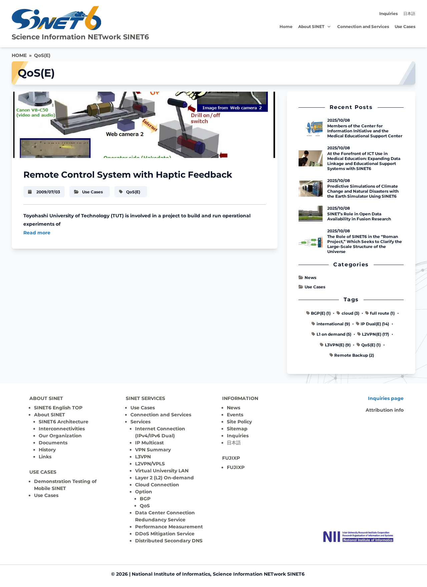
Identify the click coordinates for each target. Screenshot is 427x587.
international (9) (333, 323)
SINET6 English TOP (58, 408)
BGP (145, 499)
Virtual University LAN (161, 471)
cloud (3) (350, 313)
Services (140, 422)
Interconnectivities (62, 429)
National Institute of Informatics (171, 574)
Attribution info (385, 410)
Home (286, 26)
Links (45, 457)
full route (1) (382, 313)
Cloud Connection (157, 485)
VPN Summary (153, 450)
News (310, 277)
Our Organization (60, 436)
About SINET (311, 26)
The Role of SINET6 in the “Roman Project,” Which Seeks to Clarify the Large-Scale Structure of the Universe (364, 244)
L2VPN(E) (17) (375, 334)
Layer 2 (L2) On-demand (164, 478)
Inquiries (388, 13)
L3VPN (143, 457)
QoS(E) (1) (371, 344)
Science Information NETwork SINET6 (80, 37)
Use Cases (405, 26)
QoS (145, 506)
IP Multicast (149, 443)
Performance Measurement (169, 527)
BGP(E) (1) (321, 313)
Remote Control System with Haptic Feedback (127, 174)
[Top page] (358, 537)
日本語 (409, 13)
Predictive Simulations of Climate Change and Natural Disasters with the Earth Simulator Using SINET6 (363, 191)
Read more (36, 233)
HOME (19, 55)
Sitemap (237, 429)
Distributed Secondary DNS (168, 541)
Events (235, 415)
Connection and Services (363, 26)
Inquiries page (386, 398)
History (47, 450)
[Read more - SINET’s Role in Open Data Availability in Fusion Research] (311, 214)
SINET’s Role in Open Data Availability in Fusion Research (359, 216)
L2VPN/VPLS (150, 464)
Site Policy (239, 422)
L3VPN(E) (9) (338, 344)
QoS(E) (42, 55)
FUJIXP (236, 467)
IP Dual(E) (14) (375, 323)
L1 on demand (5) (334, 334)
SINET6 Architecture (63, 422)
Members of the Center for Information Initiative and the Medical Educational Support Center (364, 130)
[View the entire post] (145, 125)
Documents (53, 443)
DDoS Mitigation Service (164, 534)
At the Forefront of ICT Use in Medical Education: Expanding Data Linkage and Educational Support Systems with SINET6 (363, 161)
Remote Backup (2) (354, 355)
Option (143, 492)
